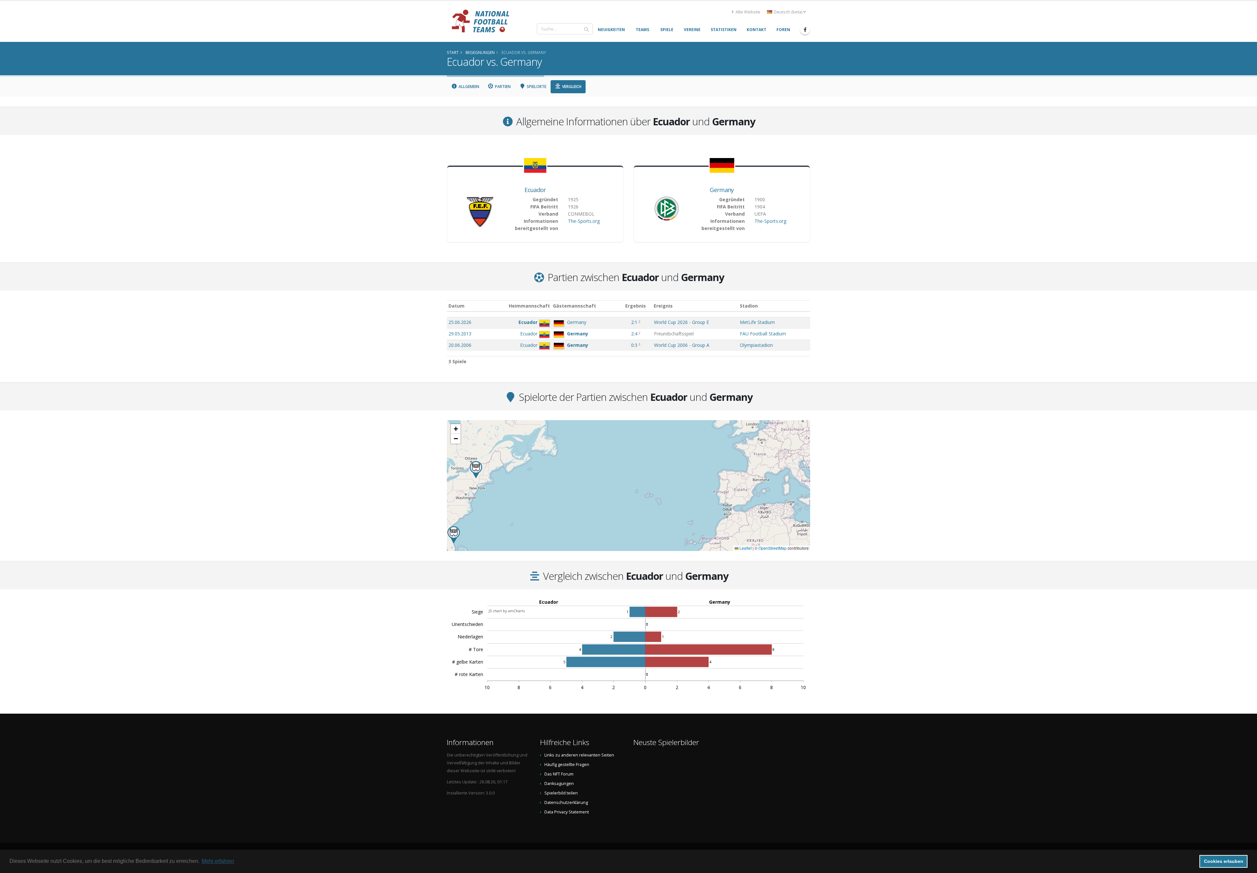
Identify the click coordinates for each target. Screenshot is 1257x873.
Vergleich (571, 86)
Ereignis (663, 306)
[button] (453, 534)
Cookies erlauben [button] (1223, 861)
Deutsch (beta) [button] (788, 12)
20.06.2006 (459, 345)
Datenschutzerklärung (566, 802)
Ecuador (535, 190)
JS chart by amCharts (507, 610)
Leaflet (745, 548)
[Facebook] (805, 30)
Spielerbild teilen (561, 793)
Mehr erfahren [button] (218, 861)
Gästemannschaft (574, 306)
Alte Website (747, 12)
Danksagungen (559, 783)
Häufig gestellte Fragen (566, 764)
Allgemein (468, 86)
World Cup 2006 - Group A (681, 345)
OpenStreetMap (772, 548)
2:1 (635, 322)
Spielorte (536, 86)
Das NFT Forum (559, 774)
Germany (722, 190)
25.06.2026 (459, 322)
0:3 (635, 345)
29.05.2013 (459, 333)
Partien (502, 86)
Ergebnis (635, 306)
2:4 (635, 333)
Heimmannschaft (529, 306)
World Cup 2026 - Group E (681, 322)
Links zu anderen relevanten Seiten (579, 755)
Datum (456, 306)
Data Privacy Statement (566, 812)
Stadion (749, 306)
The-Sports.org (584, 221)
